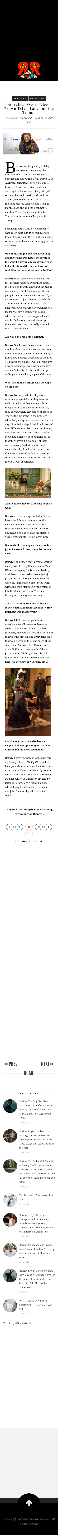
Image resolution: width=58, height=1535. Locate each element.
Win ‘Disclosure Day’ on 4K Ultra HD (36, 1197)
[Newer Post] (16, 1067)
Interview (37, 98)
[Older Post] (42, 1067)
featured (20, 98)
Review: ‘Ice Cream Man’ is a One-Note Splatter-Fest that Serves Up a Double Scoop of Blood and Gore (37, 1251)
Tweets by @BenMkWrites (18, 1323)
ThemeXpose (29, 1530)
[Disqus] (29, 908)
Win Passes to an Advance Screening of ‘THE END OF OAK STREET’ (35, 1304)
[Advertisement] (29, 29)
